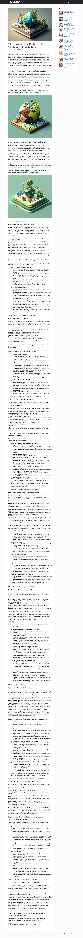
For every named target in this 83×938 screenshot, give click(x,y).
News (61, 2)
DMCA (57, 933)
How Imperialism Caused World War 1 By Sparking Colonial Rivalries (69, 47)
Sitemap (67, 933)
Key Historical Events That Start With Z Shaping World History (69, 30)
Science (10, 923)
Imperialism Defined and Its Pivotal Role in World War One (69, 35)
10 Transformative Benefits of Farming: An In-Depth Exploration (22, 926)
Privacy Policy (62, 933)
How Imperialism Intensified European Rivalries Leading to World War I (69, 13)
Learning (67, 2)
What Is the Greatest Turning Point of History (68, 19)
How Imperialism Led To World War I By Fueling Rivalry (69, 59)
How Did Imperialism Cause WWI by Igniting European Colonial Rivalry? (69, 53)
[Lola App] (15, 2)
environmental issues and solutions (22, 82)
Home (56, 2)
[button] (73, 2)
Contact (75, 933)
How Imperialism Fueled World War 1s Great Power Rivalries (69, 24)
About (71, 933)
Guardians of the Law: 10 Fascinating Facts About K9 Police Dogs (22, 924)
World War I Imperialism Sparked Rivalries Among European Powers (69, 40)
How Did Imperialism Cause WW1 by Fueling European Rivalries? (69, 65)
